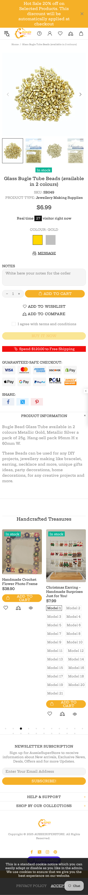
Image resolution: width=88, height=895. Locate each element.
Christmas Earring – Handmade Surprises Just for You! (64, 591)
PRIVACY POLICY (31, 886)
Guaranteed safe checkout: (32, 362)
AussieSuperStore (22, 33)
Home (15, 44)
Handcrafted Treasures (44, 519)
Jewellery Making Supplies (59, 198)
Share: (9, 395)
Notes (8, 266)
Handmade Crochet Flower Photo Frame (20, 581)
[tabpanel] (22, 574)
